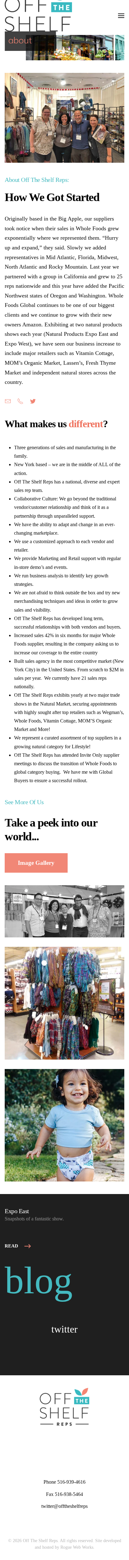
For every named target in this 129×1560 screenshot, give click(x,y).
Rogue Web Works (76, 1547)
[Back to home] (38, 15)
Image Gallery (36, 862)
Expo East (17, 1211)
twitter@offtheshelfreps (64, 1506)
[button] (121, 15)
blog (39, 1280)
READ (11, 1245)
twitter (64, 1329)
